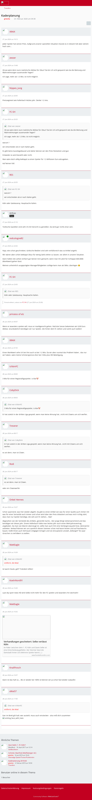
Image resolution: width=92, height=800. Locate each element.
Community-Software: (46, 796)
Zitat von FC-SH (14, 189)
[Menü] (88, 3)
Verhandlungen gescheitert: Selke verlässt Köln (25, 643)
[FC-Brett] (5, 3)
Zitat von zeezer (14, 126)
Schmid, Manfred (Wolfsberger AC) (22, 753)
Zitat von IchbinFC (15, 404)
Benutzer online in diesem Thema (18, 772)
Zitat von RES (13, 291)
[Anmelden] (82, 3)
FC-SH (24, 302)
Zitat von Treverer (15, 478)
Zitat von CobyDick (15, 440)
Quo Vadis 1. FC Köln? (17, 745)
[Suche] (77, 3)
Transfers (11, 765)
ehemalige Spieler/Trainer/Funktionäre (21, 757)
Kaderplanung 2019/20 (17, 761)
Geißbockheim (13, 749)
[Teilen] (88, 23)
